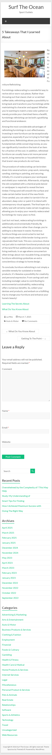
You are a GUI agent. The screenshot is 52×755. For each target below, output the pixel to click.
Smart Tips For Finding (13, 500)
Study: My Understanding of (16, 495)
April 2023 (7, 562)
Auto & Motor (12, 321)
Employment (8, 639)
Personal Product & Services (16, 689)
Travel (5, 724)
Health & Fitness (10, 659)
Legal (4, 679)
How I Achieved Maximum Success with (21, 505)
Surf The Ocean (26, 7)
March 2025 (8, 532)
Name (5, 410)
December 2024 (10, 547)
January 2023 (9, 577)
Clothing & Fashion (11, 634)
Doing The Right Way (12, 510)
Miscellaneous (9, 684)
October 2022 (9, 592)
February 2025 (9, 537)
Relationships (9, 704)
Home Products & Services (15, 669)
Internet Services (10, 674)
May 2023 (7, 557)
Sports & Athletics (11, 714)
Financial (6, 644)
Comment (7, 369)
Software (6, 709)
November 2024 (10, 552)
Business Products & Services (16, 629)
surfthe (9, 317)
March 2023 (8, 567)
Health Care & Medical (13, 664)
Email (5, 427)
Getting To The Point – (33, 338)
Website (6, 441)
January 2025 (9, 542)
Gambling (7, 654)
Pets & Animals (9, 694)
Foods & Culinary (10, 649)
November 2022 (10, 587)
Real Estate (7, 699)
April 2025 (7, 527)
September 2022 (10, 597)
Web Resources (9, 735)
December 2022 (10, 582)
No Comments (30, 321)
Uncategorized (9, 730)
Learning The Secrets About (15, 303)
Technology (7, 719)
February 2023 (9, 572)
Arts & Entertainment (12, 619)
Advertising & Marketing (14, 614)
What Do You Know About (15, 309)
